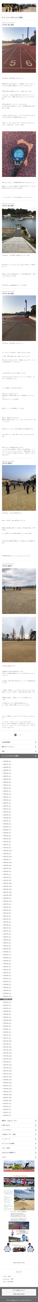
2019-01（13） (7, 999)
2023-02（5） (7, 871)
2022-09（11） (7, 886)
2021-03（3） (7, 930)
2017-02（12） (7, 1064)
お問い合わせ (6, 1125)
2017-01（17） (7, 1067)
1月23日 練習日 (7, 463)
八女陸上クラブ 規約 (9, 1134)
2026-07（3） (7, 764)
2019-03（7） (7, 993)
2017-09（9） (7, 1044)
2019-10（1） (7, 972)
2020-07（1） (7, 954)
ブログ (4, 1157)
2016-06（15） (7, 1088)
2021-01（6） (7, 936)
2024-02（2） (7, 835)
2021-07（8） (7, 927)
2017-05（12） (7, 1055)
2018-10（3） (7, 1008)
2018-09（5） (7, 1011)
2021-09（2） (7, 922)
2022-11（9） (7, 880)
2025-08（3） (7, 794)
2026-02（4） (7, 779)
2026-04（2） (7, 773)
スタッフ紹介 (6, 1148)
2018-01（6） (7, 1032)
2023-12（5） (7, 841)
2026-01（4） (7, 782)
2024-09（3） (7, 814)
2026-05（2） (7, 770)
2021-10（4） (7, 919)
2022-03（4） (7, 904)
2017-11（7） (7, 1038)
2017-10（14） (7, 1041)
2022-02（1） (7, 907)
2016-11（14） (7, 1073)
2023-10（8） (7, 847)
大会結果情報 (6, 742)
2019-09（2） (7, 975)
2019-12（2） (7, 969)
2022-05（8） (7, 898)
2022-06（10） (7, 895)
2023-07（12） (7, 856)
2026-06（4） (7, 767)
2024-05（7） (7, 826)
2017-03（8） (7, 1061)
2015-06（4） (7, 1115)
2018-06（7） (7, 1017)
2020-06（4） (7, 957)
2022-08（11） (7, 889)
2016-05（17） (7, 1091)
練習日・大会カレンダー (9, 1120)
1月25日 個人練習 (8, 205)
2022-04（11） (7, 901)
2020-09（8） (7, 948)
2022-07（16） (7, 892)
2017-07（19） (7, 1049)
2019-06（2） (7, 984)
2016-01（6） (7, 1103)
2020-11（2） (7, 942)
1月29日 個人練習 (8, 25)
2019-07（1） (7, 981)
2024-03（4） (7, 832)
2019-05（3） (7, 987)
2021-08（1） (7, 925)
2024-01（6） (7, 838)
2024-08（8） (7, 817)
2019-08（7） (7, 978)
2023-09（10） (7, 850)
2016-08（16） (7, 1082)
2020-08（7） (7, 951)
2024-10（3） (7, 811)
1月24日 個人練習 (8, 293)
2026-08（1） (7, 761)
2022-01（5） (7, 910)
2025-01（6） (7, 803)
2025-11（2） (7, 788)
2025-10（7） (7, 791)
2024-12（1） (7, 806)
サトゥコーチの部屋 (8, 1143)
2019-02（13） (7, 996)
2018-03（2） (7, 1026)
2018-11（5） (7, 1005)
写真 (3, 751)
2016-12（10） (7, 1070)
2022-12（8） (7, 877)
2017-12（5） (7, 1035)
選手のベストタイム (8, 746)
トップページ (6, 1139)
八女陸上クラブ (15, 1300)
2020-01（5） (7, 966)
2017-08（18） (7, 1047)
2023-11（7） (7, 844)
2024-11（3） (7, 808)
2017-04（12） (7, 1058)
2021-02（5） (7, 933)
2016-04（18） (7, 1094)
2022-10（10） (7, 883)
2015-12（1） (7, 1106)
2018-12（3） (7, 1002)
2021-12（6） (7, 913)
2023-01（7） (7, 874)
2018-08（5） (7, 1014)
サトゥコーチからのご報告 (10, 756)
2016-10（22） (7, 1076)
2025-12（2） (7, 785)
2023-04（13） (7, 865)
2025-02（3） (7, 800)
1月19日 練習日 (7, 566)
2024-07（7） (7, 820)
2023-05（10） (7, 862)
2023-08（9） (7, 853)
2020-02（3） (7, 963)
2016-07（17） (7, 1085)
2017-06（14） (7, 1052)
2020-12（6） (7, 939)
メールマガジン (7, 1130)
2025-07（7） (7, 797)
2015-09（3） (7, 1109)
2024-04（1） (7, 829)
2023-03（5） (7, 868)
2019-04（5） (7, 990)
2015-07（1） (7, 1112)
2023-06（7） (7, 859)
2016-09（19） (7, 1079)
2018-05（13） (7, 1020)
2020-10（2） (7, 945)
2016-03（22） (7, 1097)
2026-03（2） (7, 776)
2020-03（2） (7, 960)
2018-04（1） (7, 1023)
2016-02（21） (7, 1100)
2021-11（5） (7, 916)
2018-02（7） (7, 1029)
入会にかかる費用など (9, 1152)
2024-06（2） (7, 823)
